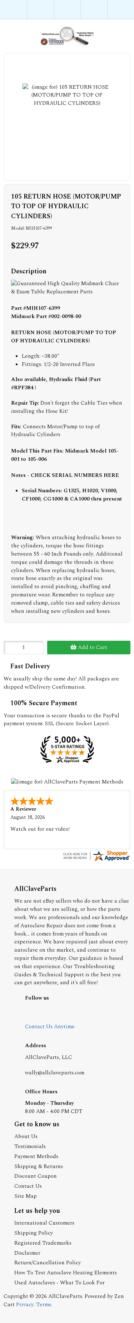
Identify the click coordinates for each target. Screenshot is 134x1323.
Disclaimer (27, 1253)
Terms (43, 1304)
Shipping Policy (33, 1233)
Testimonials (30, 1146)
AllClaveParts (65, 1296)
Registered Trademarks (42, 1243)
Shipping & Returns (38, 1166)
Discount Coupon (35, 1176)
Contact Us (28, 1186)
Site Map (25, 1196)
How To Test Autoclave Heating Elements (65, 1273)
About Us (26, 1136)
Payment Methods (36, 1156)
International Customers (44, 1223)
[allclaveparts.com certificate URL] (96, 860)
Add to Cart (91, 647)
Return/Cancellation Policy (47, 1263)
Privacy (25, 1304)
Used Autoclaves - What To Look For (59, 1283)
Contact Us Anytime (50, 1026)
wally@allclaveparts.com (54, 1073)
